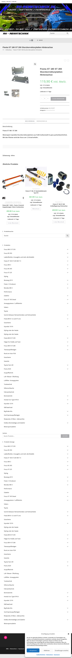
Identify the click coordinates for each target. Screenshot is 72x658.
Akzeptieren (33, 650)
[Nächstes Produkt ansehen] (68, 60)
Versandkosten (47, 88)
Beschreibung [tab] (30, 121)
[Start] (3, 50)
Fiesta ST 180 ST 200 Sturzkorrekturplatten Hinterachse (27, 50)
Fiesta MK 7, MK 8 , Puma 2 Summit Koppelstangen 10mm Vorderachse (13, 206)
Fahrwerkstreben (9, 202)
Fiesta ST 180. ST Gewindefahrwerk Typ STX (36, 192)
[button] (68, 634)
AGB (7, 649)
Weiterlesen (36, 209)
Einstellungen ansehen (61, 650)
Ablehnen (47, 650)
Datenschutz (49, 654)
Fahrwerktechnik (50, 110)
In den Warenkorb (58, 99)
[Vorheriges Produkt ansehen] (65, 60)
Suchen (5, 433)
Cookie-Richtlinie (40, 654)
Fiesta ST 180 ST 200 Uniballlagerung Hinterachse (58, 205)
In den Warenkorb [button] (13, 223)
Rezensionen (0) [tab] (42, 121)
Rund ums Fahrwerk (17, 203)
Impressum (57, 654)
